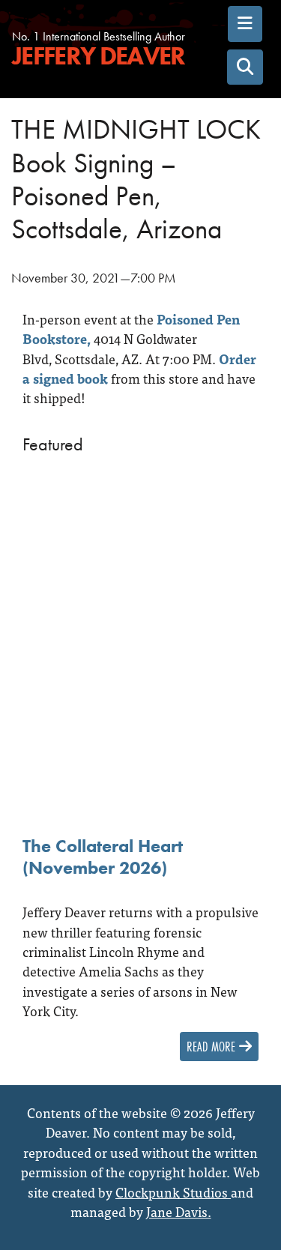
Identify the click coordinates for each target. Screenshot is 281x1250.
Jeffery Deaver (98, 56)
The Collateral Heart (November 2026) (102, 857)
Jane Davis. (178, 1211)
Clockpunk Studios (173, 1192)
